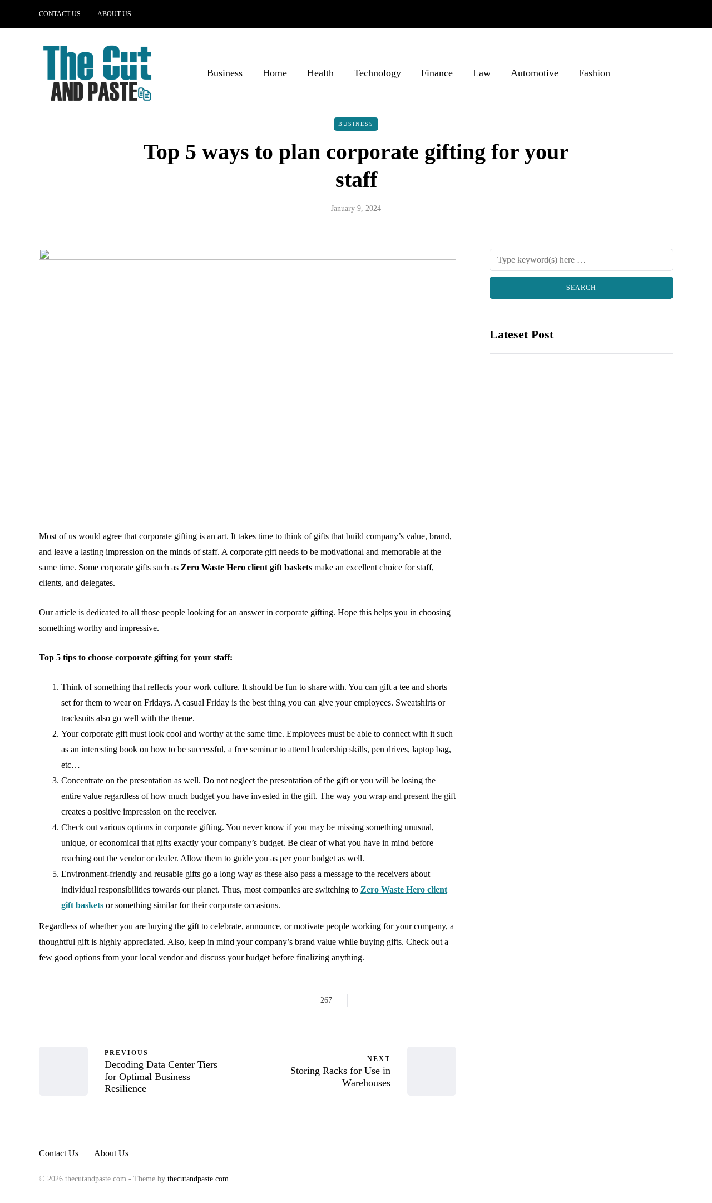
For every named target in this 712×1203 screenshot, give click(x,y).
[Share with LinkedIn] (407, 1000)
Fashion (594, 72)
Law (482, 72)
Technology (377, 72)
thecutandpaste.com (198, 1179)
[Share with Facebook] (366, 1000)
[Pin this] (421, 1000)
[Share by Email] (449, 1000)
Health (320, 72)
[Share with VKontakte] (435, 1000)
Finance (437, 72)
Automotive (534, 72)
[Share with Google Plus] (393, 1000)
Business (225, 72)
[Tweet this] (380, 1000)
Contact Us (60, 14)
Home (275, 72)
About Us (114, 14)
